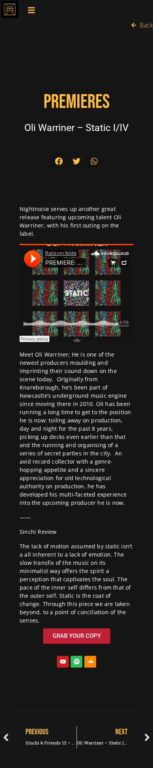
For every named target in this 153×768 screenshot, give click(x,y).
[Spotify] (76, 662)
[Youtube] (63, 662)
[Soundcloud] (90, 662)
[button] (59, 161)
